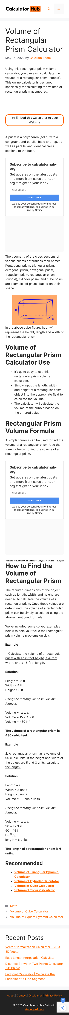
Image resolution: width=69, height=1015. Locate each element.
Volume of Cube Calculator (34, 886)
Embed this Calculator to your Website (34, 120)
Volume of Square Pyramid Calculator (36, 917)
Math (13, 906)
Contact (22, 995)
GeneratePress (34, 1009)
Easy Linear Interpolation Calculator (30, 957)
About (11, 995)
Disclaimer (35, 995)
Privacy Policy (53, 995)
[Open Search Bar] (49, 9)
